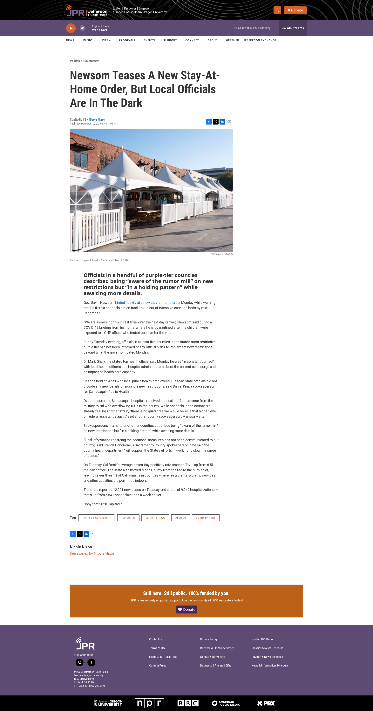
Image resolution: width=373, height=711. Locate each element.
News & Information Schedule (270, 665)
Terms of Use (157, 648)
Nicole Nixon (97, 119)
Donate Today (208, 639)
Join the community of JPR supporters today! (212, 600)
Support (170, 40)
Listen (105, 40)
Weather (232, 40)
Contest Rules (157, 665)
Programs (127, 40)
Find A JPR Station (263, 639)
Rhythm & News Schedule (267, 656)
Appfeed (180, 517)
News (70, 40)
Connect (192, 40)
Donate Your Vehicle (212, 656)
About (212, 40)
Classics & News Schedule (267, 648)
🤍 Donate (186, 609)
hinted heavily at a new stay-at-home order (147, 303)
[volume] (82, 28)
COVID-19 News (205, 517)
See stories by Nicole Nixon (92, 553)
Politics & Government (84, 61)
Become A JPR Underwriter (217, 648)
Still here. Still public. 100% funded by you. (186, 593)
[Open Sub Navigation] (77, 40)
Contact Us (156, 639)
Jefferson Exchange (260, 40)
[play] (71, 28)
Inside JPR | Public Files (163, 656)
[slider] (88, 28)
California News (155, 517)
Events (149, 40)
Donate (297, 10)
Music (87, 40)
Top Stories (128, 517)
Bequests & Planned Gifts (215, 665)
